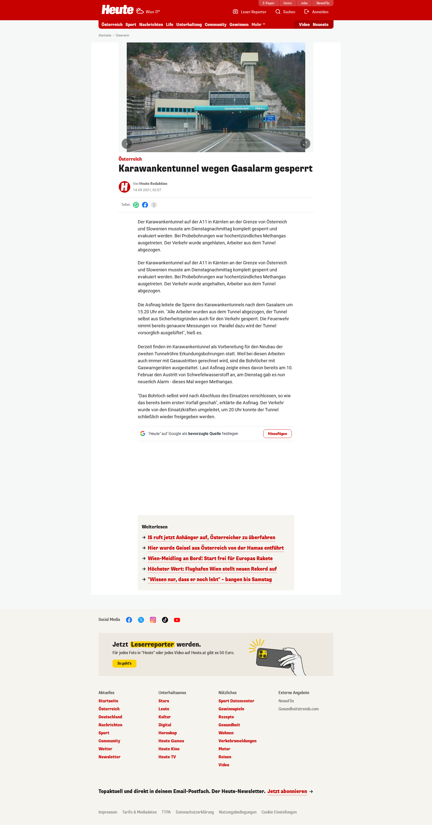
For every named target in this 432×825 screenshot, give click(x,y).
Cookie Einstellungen (279, 812)
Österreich (112, 24)
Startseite (104, 35)
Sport (131, 24)
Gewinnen (239, 24)
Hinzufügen (277, 433)
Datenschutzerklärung (195, 812)
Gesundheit (229, 725)
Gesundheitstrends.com (298, 709)
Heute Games (171, 741)
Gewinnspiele (231, 709)
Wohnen (226, 733)
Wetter (105, 749)
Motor (224, 749)
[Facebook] (145, 204)
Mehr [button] (257, 24)
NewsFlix (286, 701)
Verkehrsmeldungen (237, 741)
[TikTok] (165, 619)
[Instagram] (153, 619)
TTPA (166, 812)
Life (169, 24)
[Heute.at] (118, 9)
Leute (163, 709)
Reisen (224, 757)
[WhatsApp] (136, 204)
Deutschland (110, 717)
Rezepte (226, 717)
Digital (164, 725)
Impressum (107, 812)
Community (215, 24)
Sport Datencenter (236, 701)
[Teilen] (154, 205)
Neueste (320, 24)
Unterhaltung (189, 24)
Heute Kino (169, 749)
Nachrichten (110, 725)
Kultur (164, 717)
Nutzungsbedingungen (237, 812)
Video (304, 24)
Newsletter (109, 757)
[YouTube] (177, 619)
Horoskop (167, 733)
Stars (163, 701)
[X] (141, 619)
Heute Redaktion (153, 183)
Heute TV (167, 757)
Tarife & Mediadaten (139, 812)
